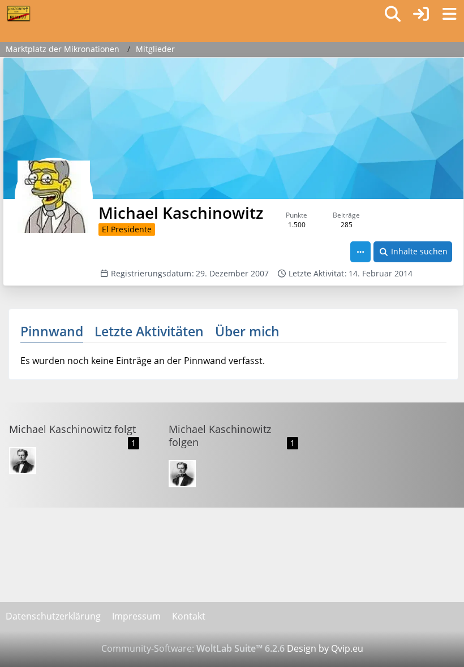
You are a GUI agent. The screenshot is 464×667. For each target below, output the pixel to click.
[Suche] (392, 14)
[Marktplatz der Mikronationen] (18, 13)
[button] (360, 251)
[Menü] (449, 14)
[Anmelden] (421, 14)
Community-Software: (193, 648)
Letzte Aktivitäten (149, 331)
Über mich (247, 331)
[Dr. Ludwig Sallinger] (22, 460)
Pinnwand (51, 331)
